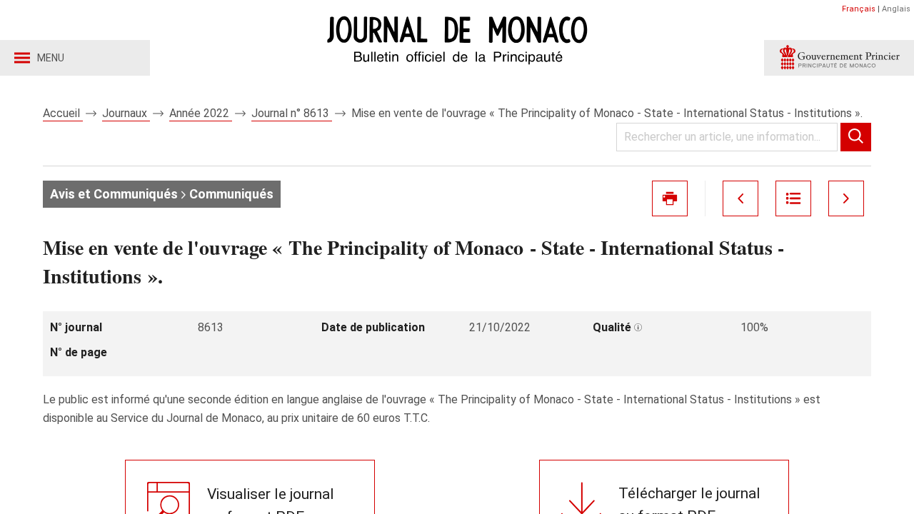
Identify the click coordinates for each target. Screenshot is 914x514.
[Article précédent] (740, 198)
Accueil (63, 113)
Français (858, 9)
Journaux (126, 113)
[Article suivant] (846, 198)
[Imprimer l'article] (670, 198)
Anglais (896, 9)
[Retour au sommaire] (793, 198)
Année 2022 (200, 113)
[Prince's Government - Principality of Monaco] (839, 58)
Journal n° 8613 (291, 113)
